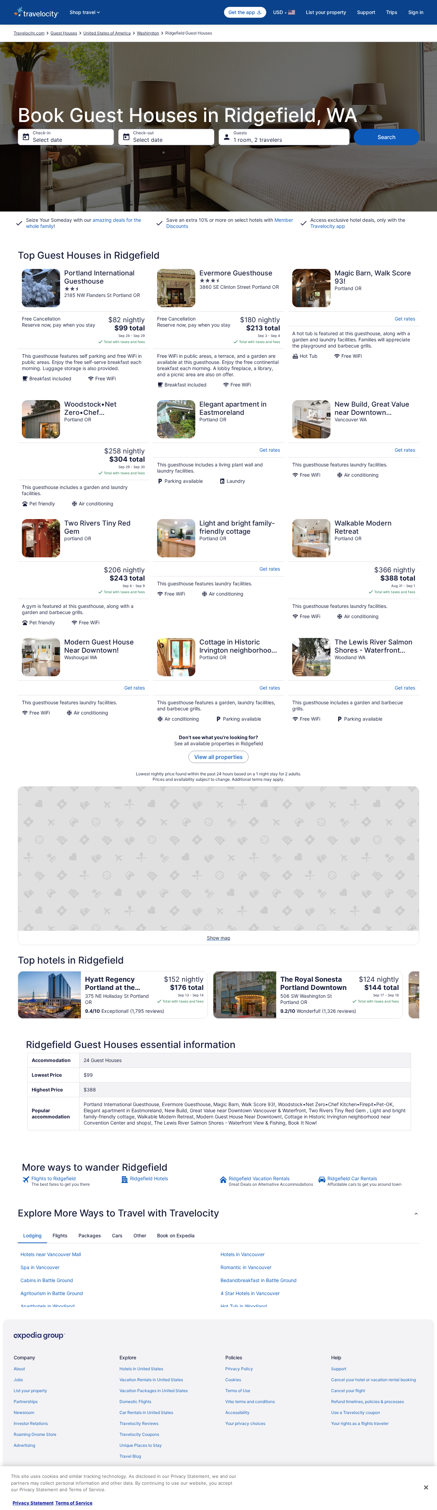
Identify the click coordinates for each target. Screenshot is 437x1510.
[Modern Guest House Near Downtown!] (83, 680)
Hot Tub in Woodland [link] (244, 1306)
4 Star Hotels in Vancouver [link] (250, 1293)
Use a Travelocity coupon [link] (355, 1412)
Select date (47, 139)
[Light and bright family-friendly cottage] (218, 572)
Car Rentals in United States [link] (146, 1412)
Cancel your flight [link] (348, 1390)
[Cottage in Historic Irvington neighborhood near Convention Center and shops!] (218, 680)
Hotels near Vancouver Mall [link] (50, 1254)
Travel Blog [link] (130, 1456)
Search (387, 137)
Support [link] (338, 1368)
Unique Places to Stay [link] (140, 1445)
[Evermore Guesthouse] (218, 328)
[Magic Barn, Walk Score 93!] (353, 328)
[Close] (426, 1487)
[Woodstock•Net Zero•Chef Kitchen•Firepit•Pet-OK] (83, 453)
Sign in (415, 12)
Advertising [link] (24, 1445)
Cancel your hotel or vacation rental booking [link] (373, 1379)
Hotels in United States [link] (141, 1368)
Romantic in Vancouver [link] (246, 1267)
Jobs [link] (18, 1379)
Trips (391, 12)
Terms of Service (74, 1503)
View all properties (218, 756)
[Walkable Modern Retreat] (353, 572)
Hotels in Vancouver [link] (243, 1254)
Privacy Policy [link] (239, 1368)
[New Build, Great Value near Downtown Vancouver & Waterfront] (353, 453)
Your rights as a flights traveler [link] (360, 1423)
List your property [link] (30, 1390)
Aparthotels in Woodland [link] (47, 1306)
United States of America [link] (107, 33)
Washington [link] (148, 33)
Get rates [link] (405, 319)
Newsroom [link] (24, 1412)
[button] (218, 1213)
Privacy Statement (33, 1503)
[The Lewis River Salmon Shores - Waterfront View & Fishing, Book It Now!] (353, 680)
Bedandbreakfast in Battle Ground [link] (259, 1280)
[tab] (32, 1235)
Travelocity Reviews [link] (138, 1423)
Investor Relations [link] (31, 1423)
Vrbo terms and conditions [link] (250, 1401)
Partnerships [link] (26, 1401)
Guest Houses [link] (64, 33)
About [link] (19, 1368)
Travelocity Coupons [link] (139, 1434)
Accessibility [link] (237, 1412)
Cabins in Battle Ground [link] (46, 1280)
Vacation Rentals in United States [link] (151, 1379)
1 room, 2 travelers (258, 139)
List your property (326, 12)
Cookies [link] (233, 1379)
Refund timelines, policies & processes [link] (367, 1401)
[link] (70, 1181)
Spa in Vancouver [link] (39, 1267)
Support (366, 12)
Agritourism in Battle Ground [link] (51, 1293)
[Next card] (419, 995)
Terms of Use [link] (237, 1390)
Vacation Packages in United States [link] (153, 1390)
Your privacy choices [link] (245, 1423)
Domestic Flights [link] (135, 1401)
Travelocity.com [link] (29, 33)
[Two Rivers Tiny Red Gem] (83, 572)
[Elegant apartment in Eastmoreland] (218, 453)
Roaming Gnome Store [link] (35, 1434)
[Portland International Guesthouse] (83, 328)
